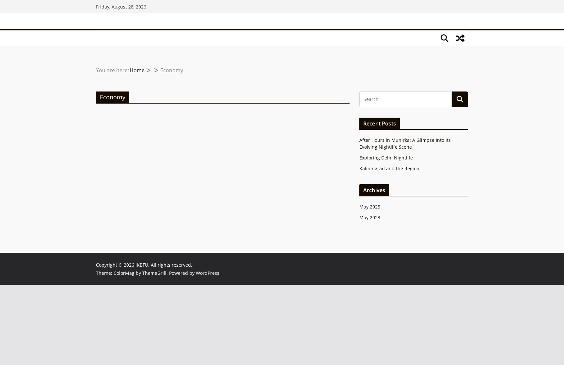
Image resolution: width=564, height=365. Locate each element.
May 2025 (369, 207)
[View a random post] (460, 38)
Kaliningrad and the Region (389, 168)
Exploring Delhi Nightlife (386, 158)
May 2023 (369, 217)
